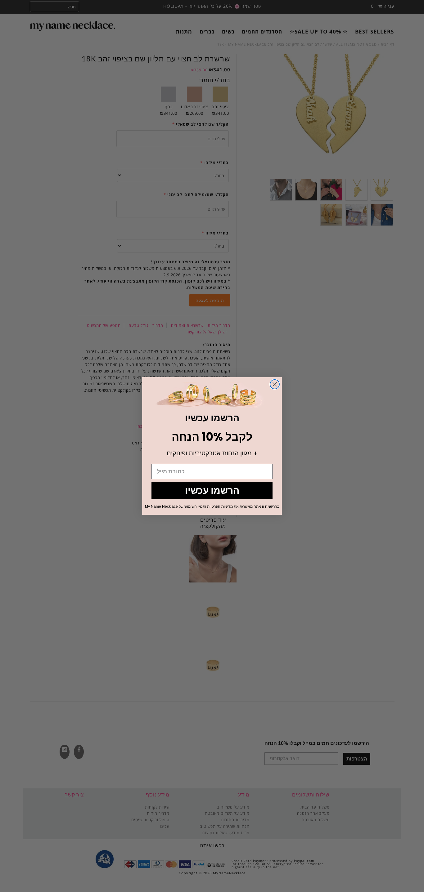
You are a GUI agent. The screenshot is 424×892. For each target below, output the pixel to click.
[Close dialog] (274, 384)
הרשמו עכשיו (212, 490)
